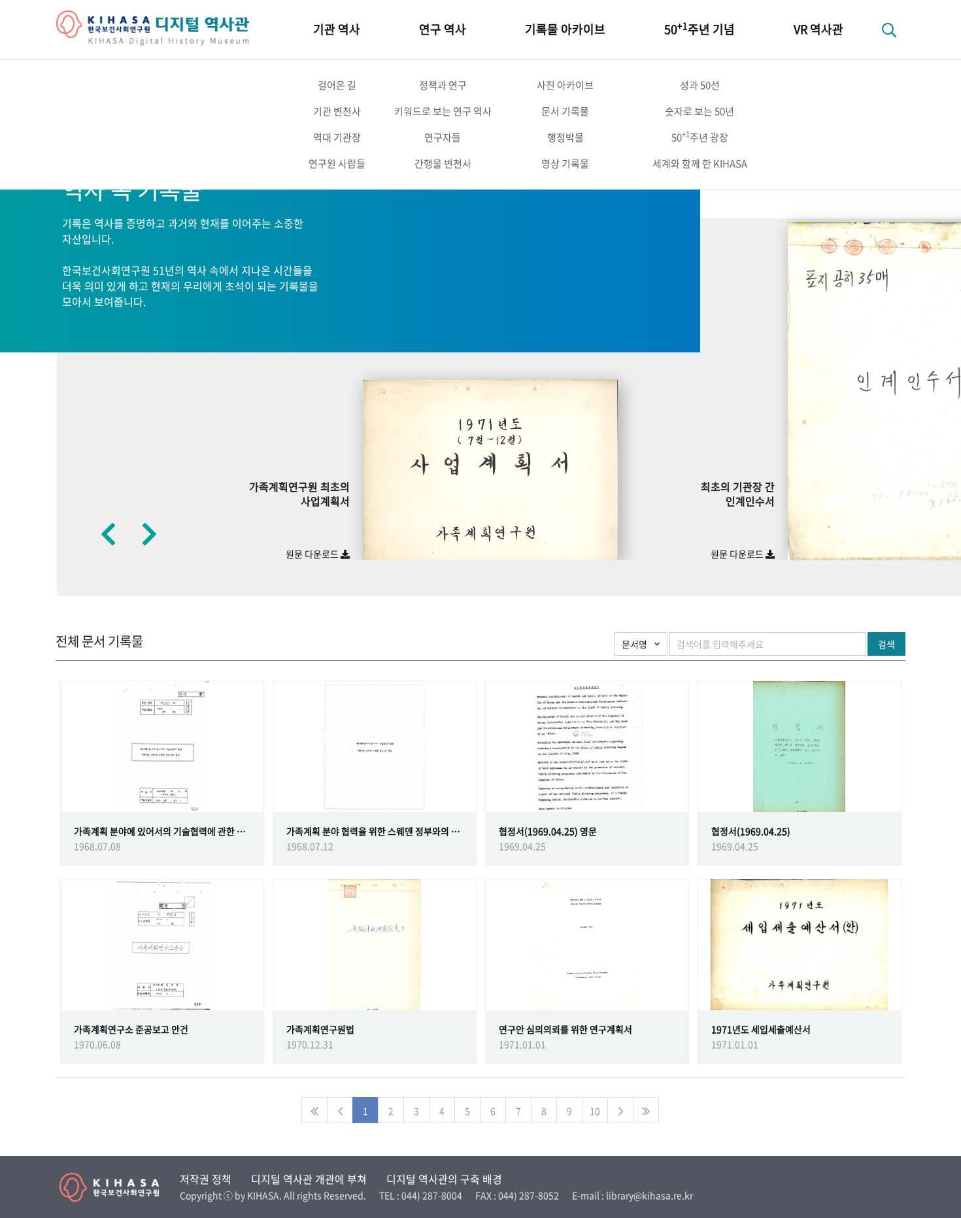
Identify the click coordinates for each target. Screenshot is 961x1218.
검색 (886, 644)
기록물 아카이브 (565, 29)
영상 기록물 (565, 163)
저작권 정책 (205, 1178)
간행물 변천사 (442, 163)
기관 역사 (336, 29)
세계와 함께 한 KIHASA (699, 163)
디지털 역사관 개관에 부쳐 (309, 1178)
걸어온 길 (337, 85)
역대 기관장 (337, 137)
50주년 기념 (699, 28)
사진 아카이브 (565, 85)
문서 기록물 (565, 111)
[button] (107, 533)
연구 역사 (442, 29)
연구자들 (442, 137)
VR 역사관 (818, 29)
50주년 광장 (699, 136)
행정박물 (565, 137)
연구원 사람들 (337, 163)
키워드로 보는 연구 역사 (443, 111)
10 (595, 1110)
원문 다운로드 (313, 553)
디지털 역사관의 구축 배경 (444, 1178)
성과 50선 (700, 85)
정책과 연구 (443, 85)
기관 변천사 (337, 111)
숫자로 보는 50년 (699, 111)
